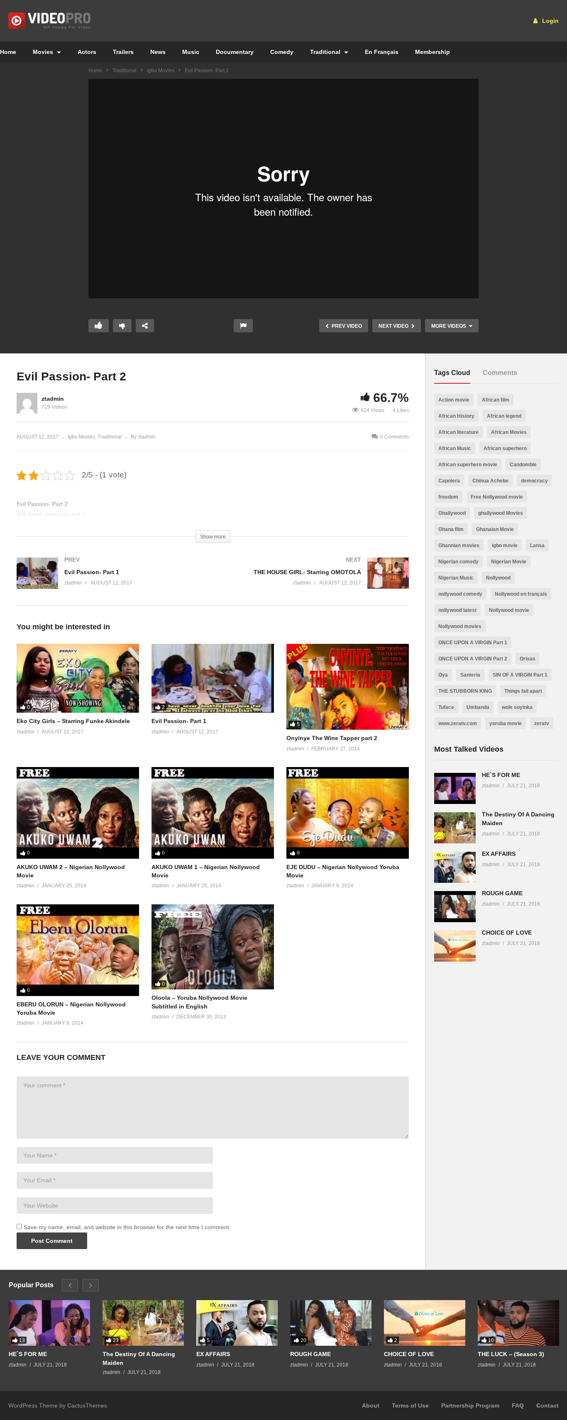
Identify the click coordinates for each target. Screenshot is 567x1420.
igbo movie (505, 545)
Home (95, 70)
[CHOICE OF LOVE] (455, 946)
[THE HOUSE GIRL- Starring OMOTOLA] (315, 581)
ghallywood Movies (500, 513)
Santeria (470, 675)
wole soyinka (517, 707)
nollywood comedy (460, 594)
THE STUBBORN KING (465, 691)
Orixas (527, 659)
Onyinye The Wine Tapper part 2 (331, 738)
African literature (458, 432)
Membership (432, 52)
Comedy (281, 52)
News (158, 52)
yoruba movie (505, 723)
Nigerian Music (456, 578)
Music (190, 52)
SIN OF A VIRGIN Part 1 (520, 675)
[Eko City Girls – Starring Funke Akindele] (78, 678)
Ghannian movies (458, 545)
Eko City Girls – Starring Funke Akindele (73, 721)
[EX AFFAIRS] (455, 867)
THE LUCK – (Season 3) (511, 1354)
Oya (443, 675)
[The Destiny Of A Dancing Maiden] (455, 827)
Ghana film (451, 529)
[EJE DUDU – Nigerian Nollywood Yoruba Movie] (347, 813)
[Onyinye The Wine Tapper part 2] (347, 687)
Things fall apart (523, 691)
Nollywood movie (509, 610)
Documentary (235, 52)
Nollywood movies (459, 626)
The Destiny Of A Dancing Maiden (139, 1358)
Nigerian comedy (458, 562)
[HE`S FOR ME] (455, 788)
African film (495, 400)
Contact (547, 1405)
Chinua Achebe (490, 481)
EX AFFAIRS (499, 853)
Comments (500, 372)
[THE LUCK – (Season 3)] (518, 1323)
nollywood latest (457, 610)
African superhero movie (467, 465)
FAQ (518, 1405)
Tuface (446, 707)
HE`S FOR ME (501, 775)
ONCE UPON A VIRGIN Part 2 (472, 659)
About (370, 1405)
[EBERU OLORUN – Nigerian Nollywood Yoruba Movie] (78, 950)
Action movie (453, 400)
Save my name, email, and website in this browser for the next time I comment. (127, 1227)
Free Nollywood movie (497, 497)
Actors (87, 52)
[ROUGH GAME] (455, 906)
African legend (504, 416)
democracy (534, 481)
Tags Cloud (452, 372)
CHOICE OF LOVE (507, 932)
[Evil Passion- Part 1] (111, 581)
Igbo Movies (160, 70)
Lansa (537, 545)
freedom (448, 497)
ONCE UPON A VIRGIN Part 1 (472, 642)
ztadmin (53, 398)
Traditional (326, 52)
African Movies (509, 432)
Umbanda (478, 707)
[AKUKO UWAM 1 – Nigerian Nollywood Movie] (213, 813)
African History (456, 416)
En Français (381, 52)
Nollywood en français (521, 594)
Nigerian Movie (508, 562)
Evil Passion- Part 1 (179, 721)
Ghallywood (452, 513)
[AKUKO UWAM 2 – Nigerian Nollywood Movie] (78, 813)
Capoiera (449, 481)
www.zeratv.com (457, 723)
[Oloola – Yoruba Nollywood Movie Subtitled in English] (213, 946)
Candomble (523, 465)
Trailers (123, 52)
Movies (44, 52)
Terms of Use (410, 1405)
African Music (454, 448)
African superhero (505, 448)
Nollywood (498, 578)
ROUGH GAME (502, 893)
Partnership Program (470, 1405)
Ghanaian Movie (495, 529)
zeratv (541, 723)
